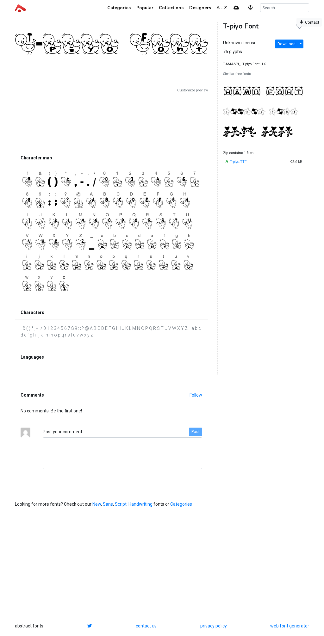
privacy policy (213, 625)
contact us (146, 625)
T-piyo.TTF (238, 162)
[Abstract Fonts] (20, 7)
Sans (108, 504)
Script (121, 504)
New (96, 504)
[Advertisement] (111, 122)
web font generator (289, 625)
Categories (181, 504)
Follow (196, 395)
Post (195, 431)
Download (286, 44)
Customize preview (192, 90)
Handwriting (140, 504)
